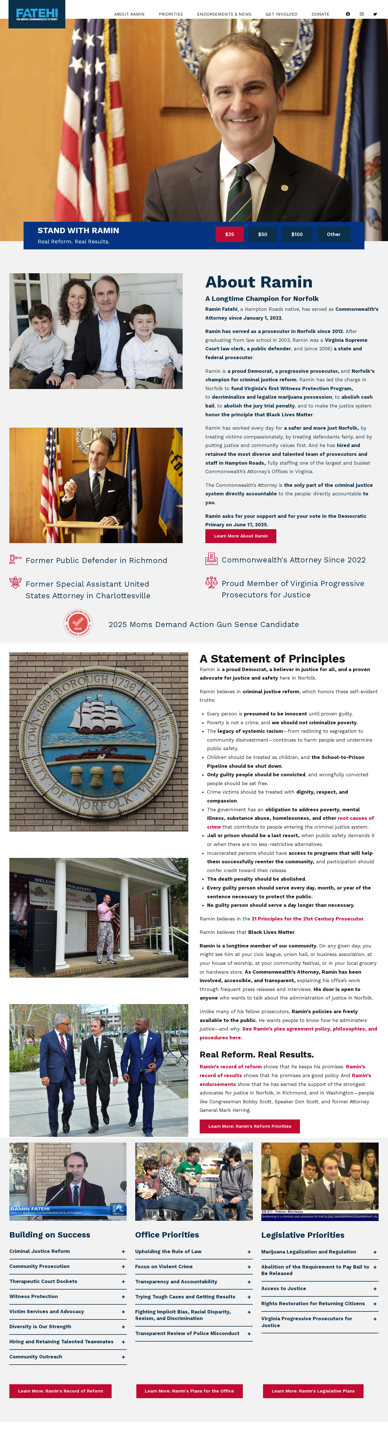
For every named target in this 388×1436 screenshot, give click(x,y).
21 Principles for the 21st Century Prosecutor (308, 919)
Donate (320, 14)
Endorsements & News (224, 14)
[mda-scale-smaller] (78, 623)
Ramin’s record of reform (231, 1066)
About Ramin (129, 14)
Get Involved (281, 14)
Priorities (171, 14)
